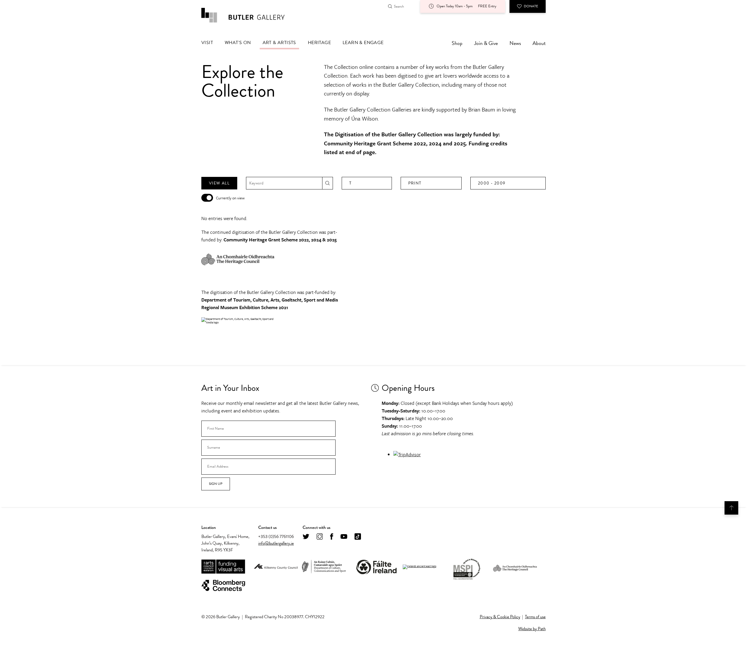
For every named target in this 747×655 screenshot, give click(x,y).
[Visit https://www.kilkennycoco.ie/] (276, 567)
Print (415, 183)
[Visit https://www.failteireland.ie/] (376, 567)
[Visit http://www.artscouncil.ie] (223, 567)
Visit (207, 42)
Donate (531, 6)
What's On (238, 42)
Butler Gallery (249, 15)
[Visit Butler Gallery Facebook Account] (331, 537)
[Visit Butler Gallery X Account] (306, 537)
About (539, 43)
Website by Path (532, 629)
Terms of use (535, 617)
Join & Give (486, 43)
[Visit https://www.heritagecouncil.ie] (515, 566)
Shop (457, 43)
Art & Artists (279, 42)
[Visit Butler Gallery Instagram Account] (320, 537)
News (515, 43)
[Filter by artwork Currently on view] (207, 198)
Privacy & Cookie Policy (500, 617)
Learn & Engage (363, 42)
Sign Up (215, 483)
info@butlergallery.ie (276, 543)
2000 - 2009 (491, 183)
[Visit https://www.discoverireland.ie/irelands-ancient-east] (419, 567)
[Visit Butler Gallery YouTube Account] (344, 537)
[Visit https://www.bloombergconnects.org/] (223, 586)
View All (219, 183)
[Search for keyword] (327, 183)
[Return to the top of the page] (731, 508)
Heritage (319, 42)
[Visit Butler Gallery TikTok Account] (358, 537)
